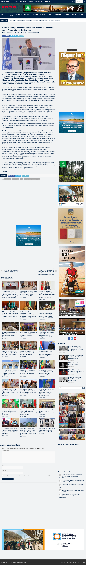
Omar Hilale (16, 179)
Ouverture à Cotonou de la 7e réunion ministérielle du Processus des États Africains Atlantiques (28, 335)
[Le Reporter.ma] (9, 6)
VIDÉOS (81, 14)
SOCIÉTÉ (35, 14)
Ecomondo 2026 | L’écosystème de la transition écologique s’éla (24, 20)
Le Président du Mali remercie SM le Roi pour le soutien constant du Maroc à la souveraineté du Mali (28, 294)
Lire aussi (30, 1)
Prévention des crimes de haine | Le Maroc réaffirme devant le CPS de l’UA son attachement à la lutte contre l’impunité (28, 432)
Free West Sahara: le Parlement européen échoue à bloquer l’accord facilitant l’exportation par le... (70, 476)
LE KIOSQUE (47, 1)
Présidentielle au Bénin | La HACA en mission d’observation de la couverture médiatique (47, 412)
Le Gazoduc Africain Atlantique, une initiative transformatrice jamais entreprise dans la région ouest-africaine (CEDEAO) (46, 315)
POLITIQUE (19, 14)
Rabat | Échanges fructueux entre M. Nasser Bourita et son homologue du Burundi (10, 353)
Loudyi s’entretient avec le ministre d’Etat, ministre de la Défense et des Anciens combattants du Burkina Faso (46, 271)
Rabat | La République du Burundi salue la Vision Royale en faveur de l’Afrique (28, 353)
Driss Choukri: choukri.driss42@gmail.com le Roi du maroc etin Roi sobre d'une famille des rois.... (71, 486)
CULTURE (42, 14)
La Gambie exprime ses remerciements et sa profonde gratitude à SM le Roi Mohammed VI (46, 354)
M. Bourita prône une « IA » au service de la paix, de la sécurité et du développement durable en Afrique (28, 412)
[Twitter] (72, 2)
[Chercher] (84, 1)
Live (20, 1)
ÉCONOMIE (27, 14)
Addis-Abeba (7, 179)
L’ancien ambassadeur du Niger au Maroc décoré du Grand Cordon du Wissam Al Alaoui (10, 392)
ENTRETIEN (58, 14)
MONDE (50, 14)
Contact (16, 1)
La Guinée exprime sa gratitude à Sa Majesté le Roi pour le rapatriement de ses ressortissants (28, 392)
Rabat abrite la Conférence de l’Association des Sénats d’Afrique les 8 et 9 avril (47, 430)
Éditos (24, 1)
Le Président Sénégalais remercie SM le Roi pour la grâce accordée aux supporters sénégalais (46, 373)
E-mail (4, 470)
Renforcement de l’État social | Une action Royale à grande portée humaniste (12, 271)
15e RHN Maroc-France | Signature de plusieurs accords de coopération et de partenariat (70, 332)
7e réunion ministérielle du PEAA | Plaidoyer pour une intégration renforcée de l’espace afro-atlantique (9, 335)
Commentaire (5, 450)
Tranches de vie (38, 1)
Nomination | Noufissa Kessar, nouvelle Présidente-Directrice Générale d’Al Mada (75, 357)
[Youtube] (74, 2)
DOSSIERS (66, 14)
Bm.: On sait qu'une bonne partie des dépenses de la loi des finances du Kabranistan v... (69, 496)
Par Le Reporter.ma (7, 32)
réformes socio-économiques (32, 179)
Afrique (24, 32)
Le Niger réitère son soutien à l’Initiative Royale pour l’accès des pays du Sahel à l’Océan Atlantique (10, 431)
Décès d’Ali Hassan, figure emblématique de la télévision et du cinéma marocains (76, 371)
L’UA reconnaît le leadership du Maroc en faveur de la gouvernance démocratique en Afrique (9, 412)
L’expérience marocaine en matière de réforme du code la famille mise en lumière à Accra (28, 373)
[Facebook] (70, 2)
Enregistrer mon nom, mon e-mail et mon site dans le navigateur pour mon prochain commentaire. (27, 475)
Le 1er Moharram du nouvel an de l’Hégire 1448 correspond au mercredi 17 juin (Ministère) (9, 373)
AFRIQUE (10, 15)
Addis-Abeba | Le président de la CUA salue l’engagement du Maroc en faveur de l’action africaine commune (10, 314)
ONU (22, 179)
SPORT (74, 14)
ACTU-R (3, 14)
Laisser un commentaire (34, 32)
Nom (3, 465)
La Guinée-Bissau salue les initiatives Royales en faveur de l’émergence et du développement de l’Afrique (46, 335)
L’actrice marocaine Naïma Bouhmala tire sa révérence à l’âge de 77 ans (75, 379)
